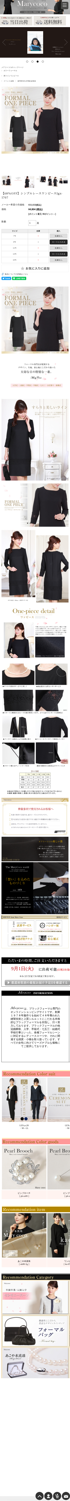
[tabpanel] (35, 42)
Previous (4, 42)
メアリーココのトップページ (12, 67)
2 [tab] (32, 62)
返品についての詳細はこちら (16, 274)
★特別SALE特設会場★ (26, 81)
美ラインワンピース (11, 76)
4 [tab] (43, 62)
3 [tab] (38, 62)
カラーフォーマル (10, 70)
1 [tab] (27, 62)
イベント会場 (9, 81)
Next (66, 42)
